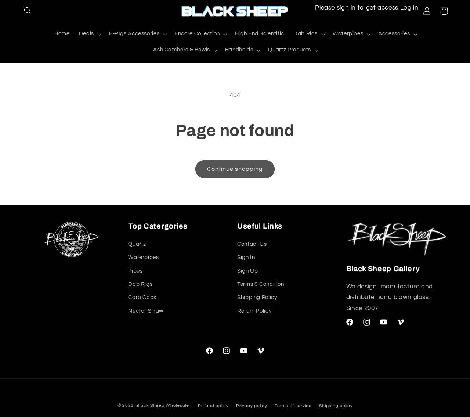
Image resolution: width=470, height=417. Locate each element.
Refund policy (213, 406)
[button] (27, 11)
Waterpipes (143, 257)
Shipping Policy (257, 297)
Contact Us (252, 244)
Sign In (246, 257)
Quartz (137, 244)
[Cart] (443, 11)
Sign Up (247, 270)
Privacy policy (251, 406)
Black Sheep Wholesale (162, 405)
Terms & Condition (260, 284)
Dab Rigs (140, 284)
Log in (408, 7)
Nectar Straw (145, 310)
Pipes (135, 270)
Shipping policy (335, 406)
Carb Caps (142, 297)
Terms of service (293, 406)
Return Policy (254, 310)
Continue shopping (235, 169)
